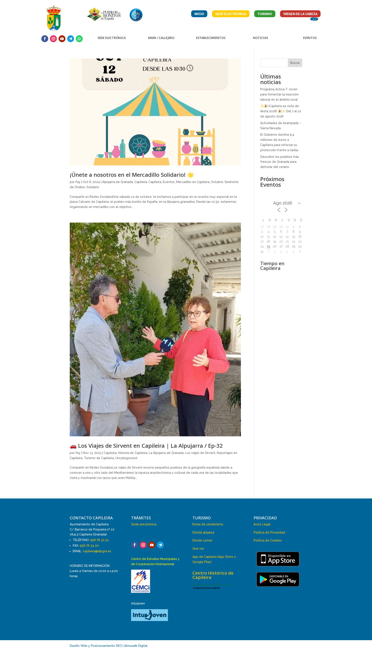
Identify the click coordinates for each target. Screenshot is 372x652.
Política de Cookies (268, 540)
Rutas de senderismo (207, 524)
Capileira (140, 182)
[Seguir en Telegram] (70, 38)
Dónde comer (202, 540)
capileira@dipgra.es (97, 551)
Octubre (217, 182)
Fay (78, 182)
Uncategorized (126, 458)
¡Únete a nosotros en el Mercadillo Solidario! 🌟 (132, 174)
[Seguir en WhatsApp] (79, 38)
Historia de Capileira (132, 453)
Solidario (92, 187)
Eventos (169, 182)
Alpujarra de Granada (117, 182)
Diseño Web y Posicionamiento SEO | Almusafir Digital (108, 645)
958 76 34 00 (89, 545)
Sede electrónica (143, 524)
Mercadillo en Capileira (192, 182)
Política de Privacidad (269, 532)
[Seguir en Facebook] (44, 38)
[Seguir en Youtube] (62, 38)
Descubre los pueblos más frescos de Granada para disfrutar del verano (279, 162)
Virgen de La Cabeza (300, 14)
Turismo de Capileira (99, 458)
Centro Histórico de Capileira (212, 575)
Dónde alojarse (203, 532)
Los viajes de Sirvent (200, 453)
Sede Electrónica (230, 14)
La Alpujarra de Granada (166, 453)
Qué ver (198, 548)
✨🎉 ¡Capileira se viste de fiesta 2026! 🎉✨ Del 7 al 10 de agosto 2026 (280, 111)
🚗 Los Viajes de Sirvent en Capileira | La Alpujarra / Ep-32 (146, 445)
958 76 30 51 (99, 540)
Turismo (264, 14)
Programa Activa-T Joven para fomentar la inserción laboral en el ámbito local (279, 94)
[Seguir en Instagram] (53, 38)
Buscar (295, 63)
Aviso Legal (262, 524)
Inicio (199, 14)
